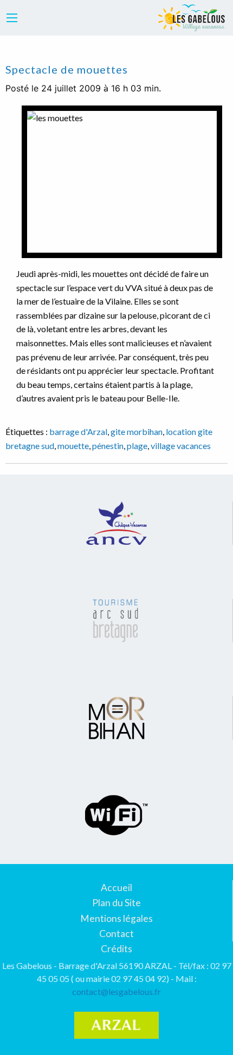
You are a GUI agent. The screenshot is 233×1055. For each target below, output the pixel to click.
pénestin (108, 445)
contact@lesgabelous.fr (116, 991)
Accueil (116, 887)
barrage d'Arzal (78, 431)
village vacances (181, 445)
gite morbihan (137, 431)
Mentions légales (116, 918)
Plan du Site (116, 902)
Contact (116, 933)
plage (137, 445)
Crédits (116, 948)
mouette (73, 445)
